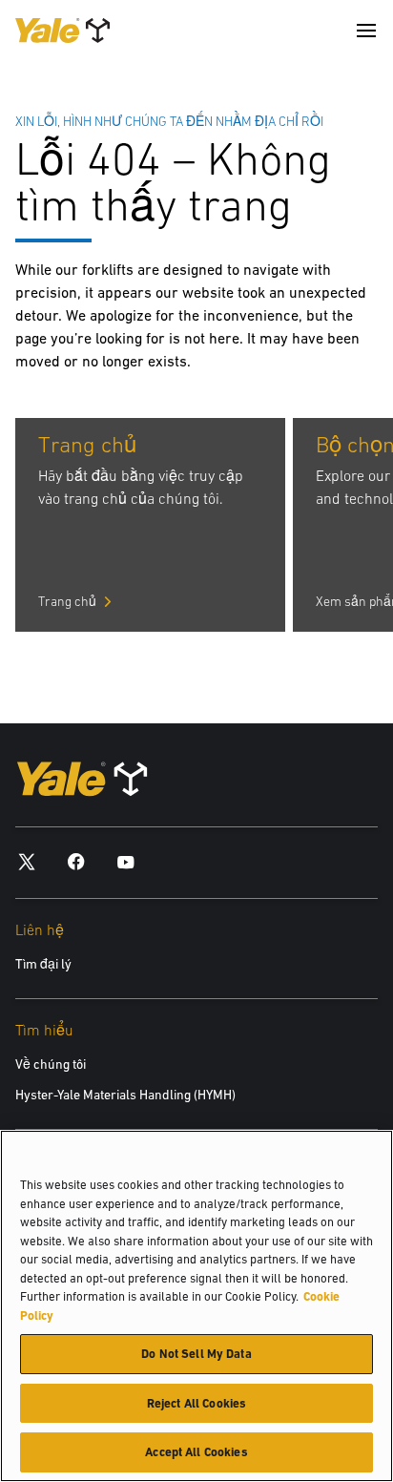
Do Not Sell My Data (196, 1353)
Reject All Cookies (196, 1403)
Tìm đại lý (43, 963)
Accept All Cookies (196, 1452)
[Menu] (366, 30)
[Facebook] (76, 861)
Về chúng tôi (50, 1064)
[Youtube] (125, 861)
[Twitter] (26, 861)
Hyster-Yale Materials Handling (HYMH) (125, 1094)
